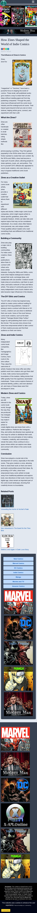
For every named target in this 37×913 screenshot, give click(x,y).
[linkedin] (8, 49)
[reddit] (4, 49)
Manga (18, 577)
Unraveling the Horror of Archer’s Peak (15, 509)
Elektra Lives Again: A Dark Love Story (15, 549)
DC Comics (18, 568)
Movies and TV (18, 581)
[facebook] (2, 49)
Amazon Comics (18, 586)
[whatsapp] (6, 49)
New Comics (18, 559)
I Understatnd (5, 910)
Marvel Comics (18, 563)
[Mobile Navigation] (33, 1)
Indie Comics (18, 572)
